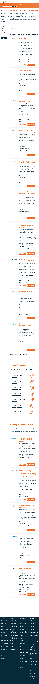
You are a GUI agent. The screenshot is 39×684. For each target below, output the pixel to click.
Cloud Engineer (22, 667)
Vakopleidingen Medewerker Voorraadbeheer (19, 22)
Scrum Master (22, 643)
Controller (22, 637)
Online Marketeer (23, 657)
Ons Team (31, 647)
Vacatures (2, 655)
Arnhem (3, 35)
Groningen (3, 32)
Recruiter (21, 635)
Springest (31, 638)
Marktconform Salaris (4, 649)
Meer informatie (22, 64)
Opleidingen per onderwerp (32, 627)
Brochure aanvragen (30, 64)
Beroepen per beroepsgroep (3, 622)
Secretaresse (22, 655)
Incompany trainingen (34, 635)
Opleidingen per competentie (32, 630)
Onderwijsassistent (23, 621)
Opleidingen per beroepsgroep (32, 624)
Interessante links (33, 650)
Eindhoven (3, 26)
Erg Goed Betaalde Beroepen (13, 630)
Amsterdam (4, 19)
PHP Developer (22, 666)
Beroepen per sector (4, 624)
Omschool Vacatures (33, 659)
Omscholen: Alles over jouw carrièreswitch (4, 644)
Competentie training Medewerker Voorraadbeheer (20, 25)
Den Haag (3, 23)
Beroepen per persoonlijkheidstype (4, 635)
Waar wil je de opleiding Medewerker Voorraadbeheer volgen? (4, 13)
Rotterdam (3, 21)
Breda (3, 28)
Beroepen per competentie (2, 632)
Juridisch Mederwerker (24, 652)
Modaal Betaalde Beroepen (13, 642)
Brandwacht (22, 641)
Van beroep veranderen (4, 646)
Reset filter (4, 38)
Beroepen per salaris (33, 678)
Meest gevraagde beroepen (13, 645)
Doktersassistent (23, 638)
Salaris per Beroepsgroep (32, 676)
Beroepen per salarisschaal (2, 627)
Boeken (31, 637)
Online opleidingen (14, 28)
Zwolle (3, 30)
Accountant (22, 626)
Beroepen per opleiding (4, 629)
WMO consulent (23, 623)
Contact (31, 649)
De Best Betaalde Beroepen (13, 624)
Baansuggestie (3, 653)
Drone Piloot (22, 644)
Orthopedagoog (23, 631)
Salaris (1, 657)
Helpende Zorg (22, 634)
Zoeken (14, 6)
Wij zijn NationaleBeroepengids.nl (34, 644)
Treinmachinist (22, 646)
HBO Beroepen (13, 620)
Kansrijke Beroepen (13, 647)
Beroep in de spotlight (4, 640)
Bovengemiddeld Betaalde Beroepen (13, 633)
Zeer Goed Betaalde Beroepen (13, 627)
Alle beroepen (2, 658)
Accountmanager (23, 624)
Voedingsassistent (23, 649)
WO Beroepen (12, 621)
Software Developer (23, 661)
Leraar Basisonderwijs (24, 660)
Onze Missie (32, 646)
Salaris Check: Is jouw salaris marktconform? (4, 651)
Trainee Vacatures (33, 664)
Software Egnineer (23, 663)
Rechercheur (22, 650)
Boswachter (22, 640)
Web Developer (22, 664)
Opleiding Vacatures (33, 661)
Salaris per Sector (33, 673)
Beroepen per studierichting (2, 638)
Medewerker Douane (23, 632)
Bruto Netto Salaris (3, 647)
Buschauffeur (22, 647)
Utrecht (3, 24)
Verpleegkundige (23, 653)
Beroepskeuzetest (3, 620)
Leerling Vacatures (33, 662)
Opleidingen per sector (34, 621)
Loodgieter (22, 658)
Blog (1, 641)
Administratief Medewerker (22, 628)
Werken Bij (32, 656)
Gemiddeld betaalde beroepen (14, 639)
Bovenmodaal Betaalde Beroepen (14, 636)
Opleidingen (32, 620)
